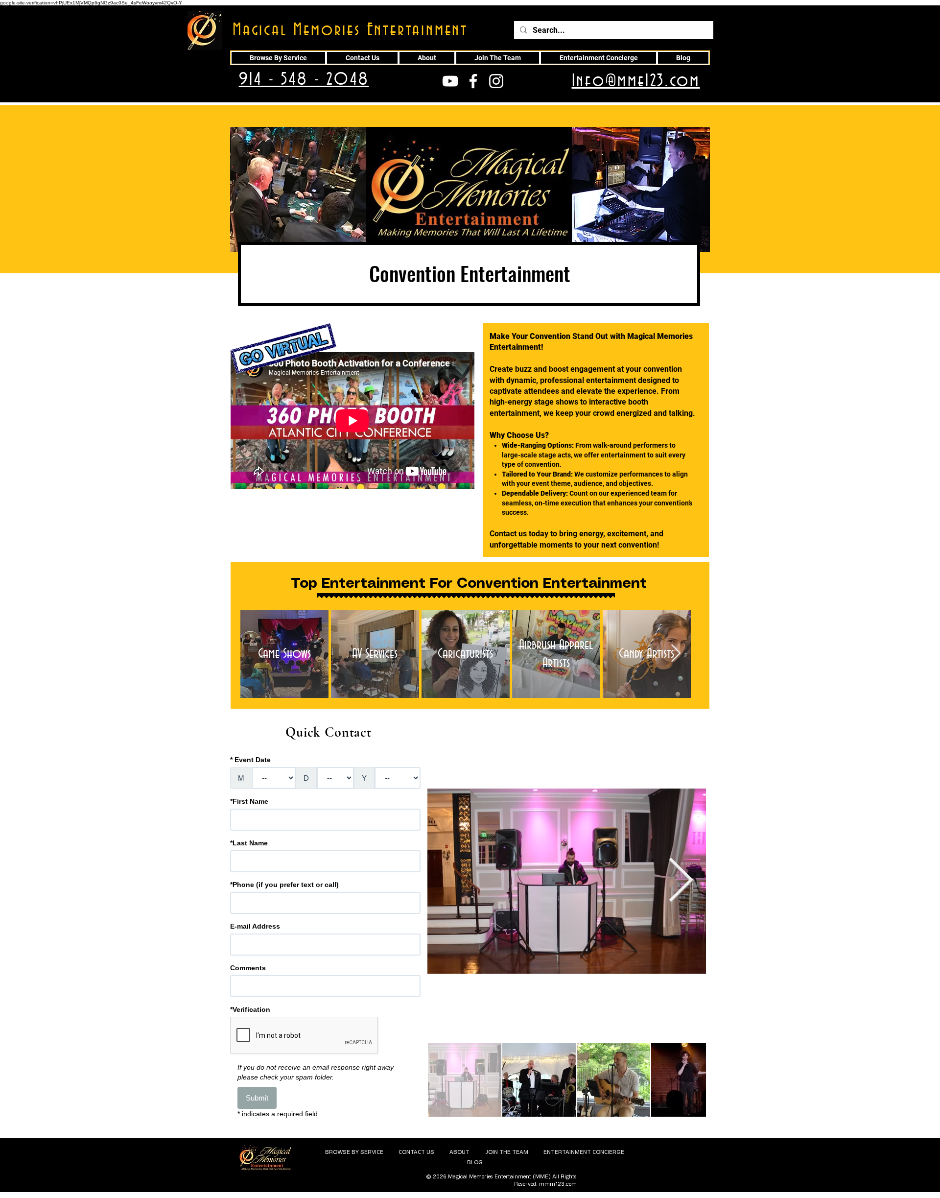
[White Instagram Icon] (496, 81)
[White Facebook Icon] (473, 81)
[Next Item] (676, 653)
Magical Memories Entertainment (350, 30)
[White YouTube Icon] (450, 81)
